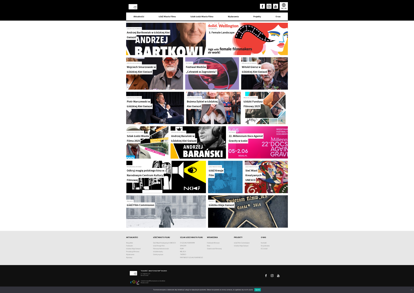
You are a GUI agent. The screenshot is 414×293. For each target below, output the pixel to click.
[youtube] (275, 6)
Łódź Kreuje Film (159, 246)
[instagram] (269, 6)
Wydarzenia (130, 254)
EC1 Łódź (264, 248)
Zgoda (257, 290)
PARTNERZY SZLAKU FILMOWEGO (191, 257)
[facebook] (262, 6)
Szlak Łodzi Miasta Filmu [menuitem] (201, 17)
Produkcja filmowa (132, 251)
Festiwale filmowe (213, 243)
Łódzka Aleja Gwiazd (133, 248)
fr (285, 8)
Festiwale (129, 246)
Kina (208, 246)
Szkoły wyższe (158, 254)
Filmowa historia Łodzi (161, 248)
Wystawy (129, 257)
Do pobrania (265, 246)
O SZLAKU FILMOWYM (187, 243)
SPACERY (183, 246)
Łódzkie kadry (158, 251)
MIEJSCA (183, 251)
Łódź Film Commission (242, 243)
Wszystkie (129, 243)
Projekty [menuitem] (256, 17)
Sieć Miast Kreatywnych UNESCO (164, 243)
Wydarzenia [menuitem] (233, 17)
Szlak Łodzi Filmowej (214, 248)
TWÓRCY (183, 254)
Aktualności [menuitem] (138, 17)
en (282, 8)
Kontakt (264, 243)
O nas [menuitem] (277, 17)
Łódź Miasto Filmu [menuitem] (167, 17)
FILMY (182, 248)
